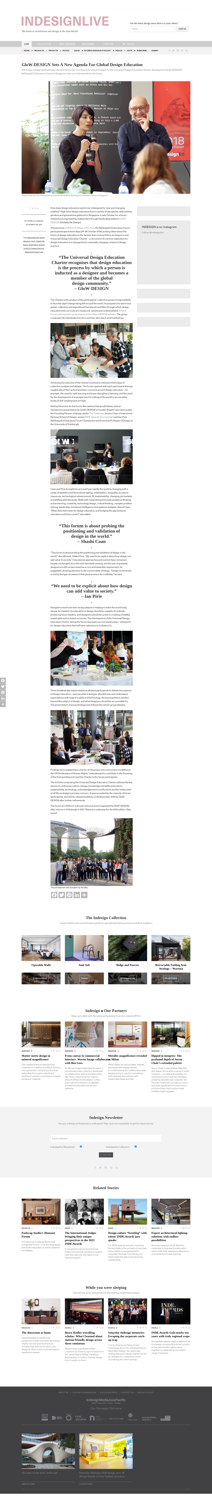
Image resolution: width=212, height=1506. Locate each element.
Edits (129, 51)
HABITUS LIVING (28, 1484)
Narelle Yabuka (35, 221)
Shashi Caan (38, 252)
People (66, 51)
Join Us (182, 29)
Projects (53, 51)
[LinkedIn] (3, 698)
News (26, 51)
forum (33, 241)
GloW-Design (33, 245)
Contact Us (127, 1393)
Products (39, 51)
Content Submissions (84, 1393)
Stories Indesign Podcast (97, 51)
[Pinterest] (3, 692)
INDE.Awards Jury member (99, 417)
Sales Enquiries (109, 1393)
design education (33, 237)
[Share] (3, 704)
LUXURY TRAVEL (86, 1484)
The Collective (96, 413)
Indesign (26, 1051)
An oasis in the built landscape (40, 1472)
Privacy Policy (145, 1393)
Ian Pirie (42, 245)
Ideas (77, 51)
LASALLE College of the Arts (34, 248)
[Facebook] (3, 680)
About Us (63, 1393)
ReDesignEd (29, 252)
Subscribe (142, 51)
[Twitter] (3, 686)
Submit (154, 51)
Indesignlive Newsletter (62, 1147)
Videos (118, 51)
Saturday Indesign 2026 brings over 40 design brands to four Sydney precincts (102, 1474)
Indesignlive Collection (118, 1147)
